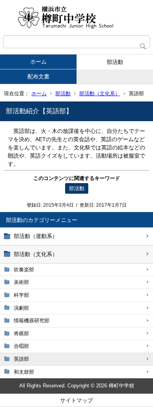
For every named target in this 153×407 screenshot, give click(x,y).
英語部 (21, 359)
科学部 (21, 295)
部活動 (115, 62)
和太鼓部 (24, 372)
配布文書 (38, 76)
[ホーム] (76, 17)
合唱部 (21, 346)
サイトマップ (76, 400)
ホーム (38, 61)
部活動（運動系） (36, 236)
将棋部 (21, 333)
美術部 (21, 282)
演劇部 (21, 308)
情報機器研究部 (31, 320)
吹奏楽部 (24, 270)
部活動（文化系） (99, 93)
